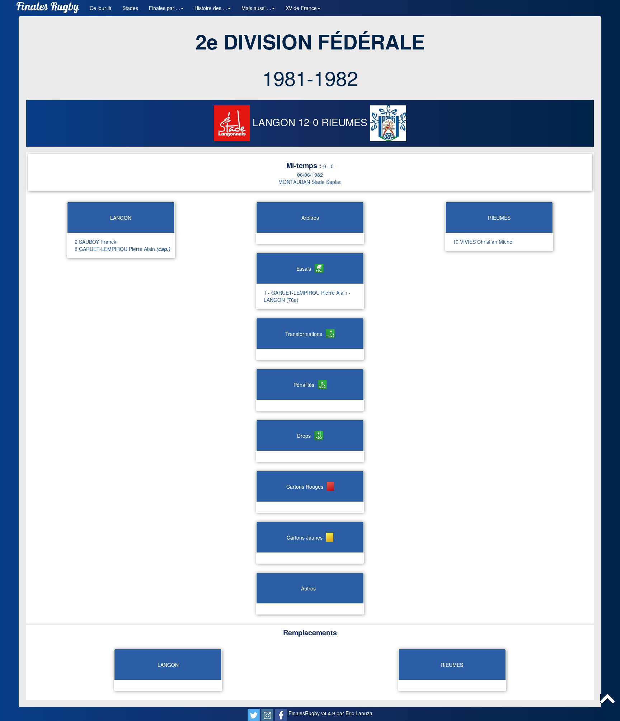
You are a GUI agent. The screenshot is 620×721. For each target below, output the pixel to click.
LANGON (274, 122)
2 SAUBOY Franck (95, 241)
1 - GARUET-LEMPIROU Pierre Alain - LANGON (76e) (307, 296)
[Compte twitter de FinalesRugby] (254, 715)
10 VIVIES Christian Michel (483, 241)
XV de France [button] (301, 7)
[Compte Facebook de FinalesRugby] (281, 715)
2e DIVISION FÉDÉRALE (310, 41)
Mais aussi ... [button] (256, 7)
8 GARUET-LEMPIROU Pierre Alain (122, 248)
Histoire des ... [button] (210, 7)
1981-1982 (310, 77)
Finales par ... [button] (164, 7)
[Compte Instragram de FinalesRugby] (267, 715)
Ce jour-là (101, 7)
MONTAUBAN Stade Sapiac (310, 181)
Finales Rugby (47, 8)
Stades (130, 7)
